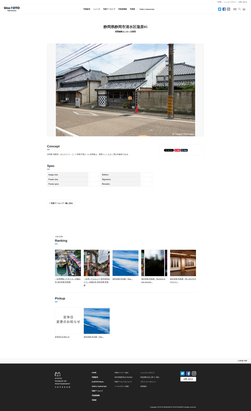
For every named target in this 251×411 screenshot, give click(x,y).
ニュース (96, 9)
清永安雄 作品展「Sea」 (122, 279)
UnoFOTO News (98, 382)
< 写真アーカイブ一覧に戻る (61, 203)
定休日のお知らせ (62, 337)
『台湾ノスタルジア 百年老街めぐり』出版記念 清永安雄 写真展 (97, 282)
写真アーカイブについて (123, 382)
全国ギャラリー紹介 (122, 373)
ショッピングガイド (230, 2)
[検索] (239, 9)
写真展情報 (122, 9)
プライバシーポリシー (148, 382)
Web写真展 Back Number (124, 377)
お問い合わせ (242, 2)
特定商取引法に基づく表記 (149, 377)
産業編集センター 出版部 (125, 31)
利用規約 (143, 386)
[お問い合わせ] (235, 9)
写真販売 (86, 9)
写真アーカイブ (109, 9)
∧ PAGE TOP (242, 361)
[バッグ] (244, 9)
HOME (219, 2)
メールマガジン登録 (122, 386)
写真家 (132, 9)
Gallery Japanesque (146, 9)
